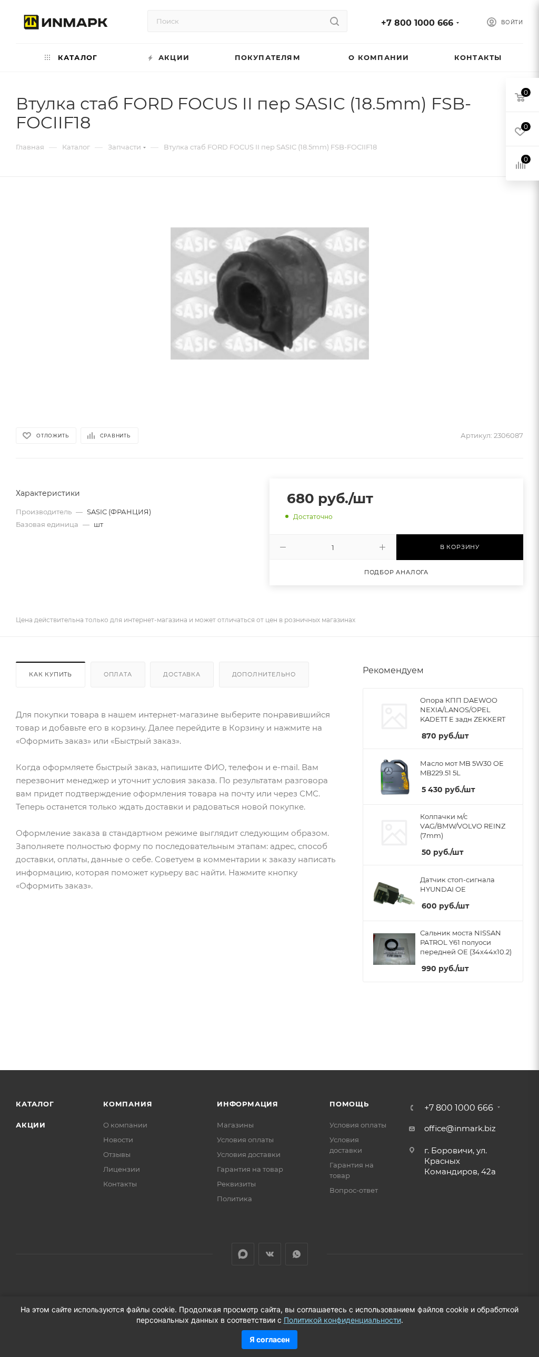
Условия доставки (249, 1154)
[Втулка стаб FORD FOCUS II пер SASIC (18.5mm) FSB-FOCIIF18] (270, 293)
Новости (118, 1139)
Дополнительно (264, 674)
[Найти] (334, 21)
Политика (234, 1198)
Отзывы (117, 1154)
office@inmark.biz (460, 1128)
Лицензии (121, 1169)
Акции (31, 1125)
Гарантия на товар (250, 1169)
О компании (125, 1125)
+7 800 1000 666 (417, 23)
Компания (127, 1104)
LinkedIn (243, 1254)
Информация (247, 1104)
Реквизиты (236, 1184)
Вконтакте (269, 1254)
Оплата (118, 674)
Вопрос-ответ (354, 1190)
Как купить (50, 674)
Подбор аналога (396, 572)
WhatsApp (296, 1254)
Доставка (181, 674)
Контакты (120, 1184)
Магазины (235, 1125)
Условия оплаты (245, 1139)
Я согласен (269, 1339)
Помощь (349, 1104)
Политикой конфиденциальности (342, 1319)
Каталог (35, 1104)
